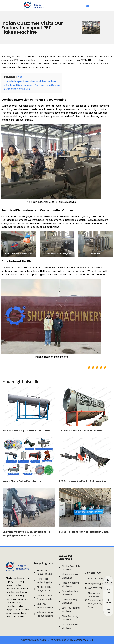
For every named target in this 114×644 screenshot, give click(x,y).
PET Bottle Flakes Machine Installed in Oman (84, 531)
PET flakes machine (93, 274)
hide (20, 77)
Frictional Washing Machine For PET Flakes (27, 430)
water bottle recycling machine (41, 109)
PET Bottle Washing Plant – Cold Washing (82, 481)
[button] (88, 5)
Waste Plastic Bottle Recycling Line (22, 481)
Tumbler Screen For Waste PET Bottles (80, 430)
